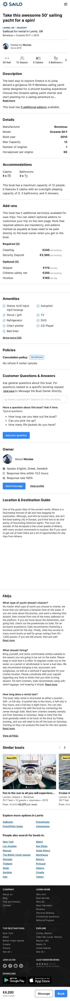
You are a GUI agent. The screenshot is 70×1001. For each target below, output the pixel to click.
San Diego (41, 846)
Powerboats (43, 821)
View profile (37, 486)
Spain (6, 868)
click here (8, 391)
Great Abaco (43, 850)
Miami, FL (41, 944)
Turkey (40, 876)
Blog (5, 898)
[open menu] (65, 4)
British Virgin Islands (13, 940)
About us (7, 894)
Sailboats (8, 821)
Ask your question (16, 435)
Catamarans (43, 826)
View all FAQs (10, 735)
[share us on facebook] (10, 966)
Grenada (7, 859)
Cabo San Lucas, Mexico (49, 937)
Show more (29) (12, 337)
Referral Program (45, 920)
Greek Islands (43, 948)
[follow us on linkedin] (21, 966)
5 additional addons (34, 107)
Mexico (40, 859)
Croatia (40, 872)
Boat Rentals (42, 898)
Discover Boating (45, 912)
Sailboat (22, 27)
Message (44, 993)
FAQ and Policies (11, 901)
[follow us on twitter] (5, 966)
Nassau (7, 850)
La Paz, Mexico (44, 933)
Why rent (41, 894)
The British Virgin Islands (17, 854)
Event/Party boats (13, 826)
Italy (5, 876)
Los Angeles (10, 846)
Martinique (42, 854)
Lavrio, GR (8, 27)
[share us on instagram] (16, 966)
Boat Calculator (44, 905)
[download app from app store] (39, 980)
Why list (40, 901)
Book (61, 993)
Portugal (40, 863)
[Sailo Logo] (12, 4)
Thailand (7, 863)
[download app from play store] (14, 980)
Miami (39, 841)
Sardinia (7, 872)
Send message (14, 486)
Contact (7, 905)
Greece (40, 868)
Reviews (40, 909)
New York (8, 841)
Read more (9, 100)
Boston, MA (42, 940)
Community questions (47, 916)
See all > (7, 951)
